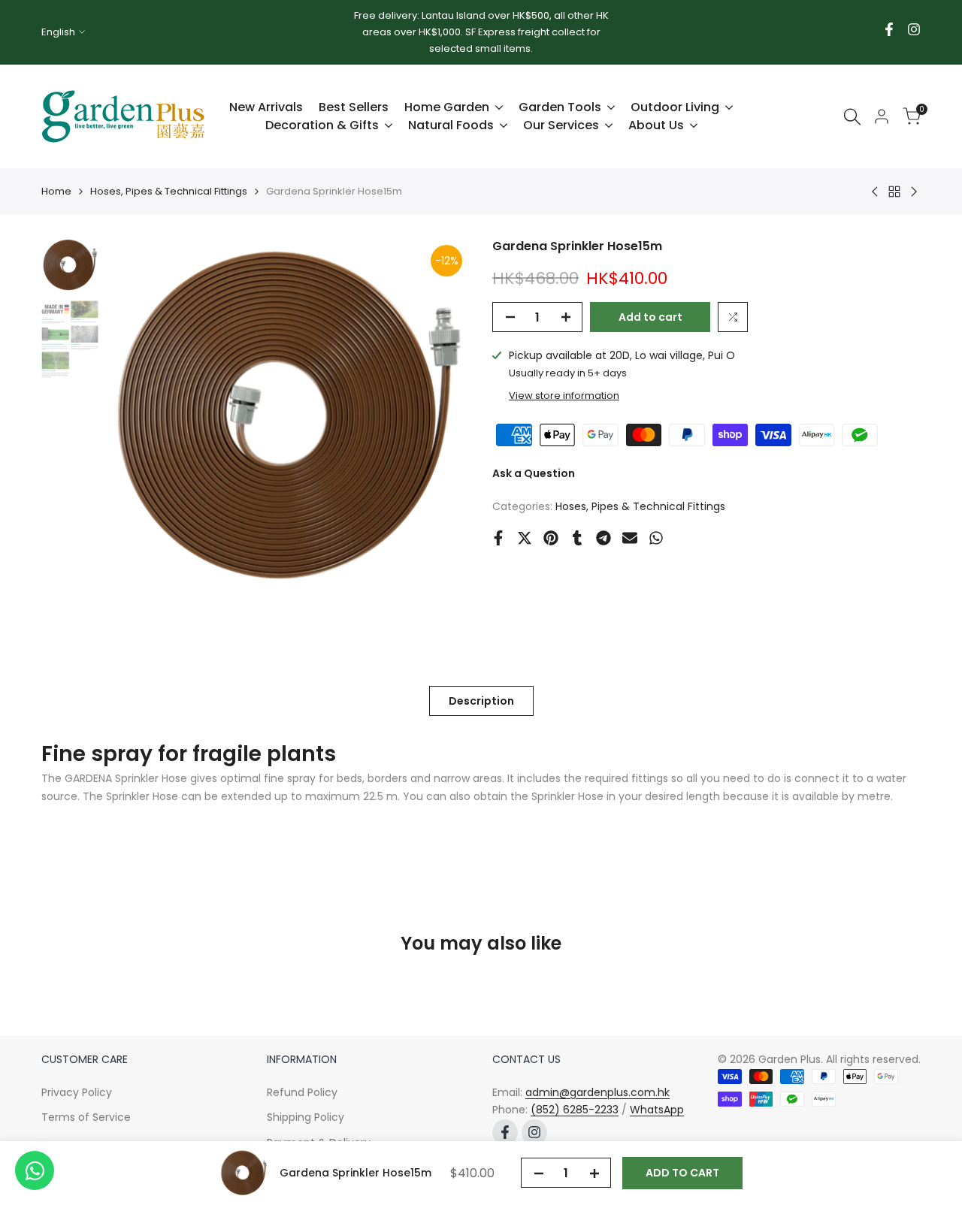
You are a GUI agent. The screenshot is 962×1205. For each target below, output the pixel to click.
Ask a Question (533, 473)
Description (481, 700)
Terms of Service (86, 1117)
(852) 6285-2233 (575, 1109)
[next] (440, 417)
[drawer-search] (852, 116)
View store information (564, 395)
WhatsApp (657, 1109)
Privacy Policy (76, 1092)
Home (56, 191)
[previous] (136, 417)
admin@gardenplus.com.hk (597, 1092)
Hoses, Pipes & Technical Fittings (168, 191)
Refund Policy (302, 1092)
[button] (733, 317)
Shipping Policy (305, 1117)
